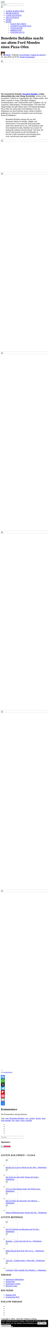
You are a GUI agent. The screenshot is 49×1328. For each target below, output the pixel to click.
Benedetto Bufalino (30, 94)
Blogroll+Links (11, 1286)
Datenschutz (10, 1282)
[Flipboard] (24, 1092)
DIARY (9, 20)
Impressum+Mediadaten (15, 1279)
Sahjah (7, 55)
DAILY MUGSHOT (18, 24)
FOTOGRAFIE (16, 28)
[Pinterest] (24, 1096)
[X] (24, 1084)
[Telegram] (24, 1088)
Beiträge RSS (11, 1295)
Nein (44, 1323)
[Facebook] (24, 1077)
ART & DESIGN (12, 17)
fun (13, 1120)
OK (39, 1323)
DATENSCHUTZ (17, 32)
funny (17, 1120)
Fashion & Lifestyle (37, 55)
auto (7, 1118)
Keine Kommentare (27, 57)
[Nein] (12, 1326)
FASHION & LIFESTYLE (20, 26)
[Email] (24, 1100)
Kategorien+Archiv (13, 1284)
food (43, 1118)
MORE (8, 22)
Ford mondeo (6, 1120)
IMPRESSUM (16, 30)
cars (26, 1118)
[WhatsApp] (24, 1081)
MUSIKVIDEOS (12, 13)
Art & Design (24, 55)
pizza (23, 1120)
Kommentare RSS (12, 1297)
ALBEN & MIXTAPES (15, 11)
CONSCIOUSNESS (14, 15)
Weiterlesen (6, 1326)
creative (32, 1118)
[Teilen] (24, 1103)
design (38, 1118)
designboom (8, 1072)
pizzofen (29, 1120)
